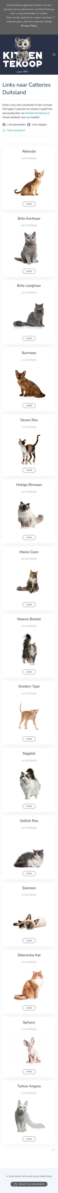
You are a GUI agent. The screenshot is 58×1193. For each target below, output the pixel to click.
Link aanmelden (16, 124)
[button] (54, 54)
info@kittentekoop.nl (37, 113)
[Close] (54, 17)
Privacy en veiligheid (31, 1184)
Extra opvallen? (16, 130)
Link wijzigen (39, 124)
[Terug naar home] (22, 54)
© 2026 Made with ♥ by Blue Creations (29, 1176)
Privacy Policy (29, 26)
